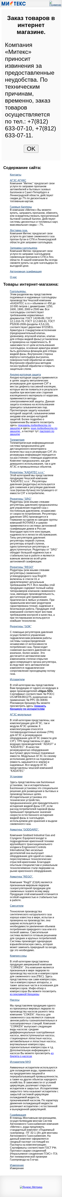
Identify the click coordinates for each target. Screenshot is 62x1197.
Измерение (17, 1165)
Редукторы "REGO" (22, 567)
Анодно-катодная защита (25, 374)
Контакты (15, 174)
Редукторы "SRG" (21, 498)
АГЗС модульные (20, 714)
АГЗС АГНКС (18, 180)
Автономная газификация (26, 271)
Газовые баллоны (21, 206)
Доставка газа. (19, 230)
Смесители (16, 905)
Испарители (17, 679)
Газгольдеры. (18, 291)
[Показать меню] (55, 4)
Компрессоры (18, 955)
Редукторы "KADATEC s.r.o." (27, 472)
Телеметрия (17, 439)
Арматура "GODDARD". (24, 829)
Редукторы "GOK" (21, 626)
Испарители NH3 (20, 1061)
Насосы (15, 999)
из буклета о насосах (32, 1055)
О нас (13, 277)
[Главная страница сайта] (13, 4)
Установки (16, 776)
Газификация (18, 1114)
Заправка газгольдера (23, 248)
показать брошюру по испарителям (28, 707)
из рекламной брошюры (24, 994)
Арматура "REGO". (21, 876)
